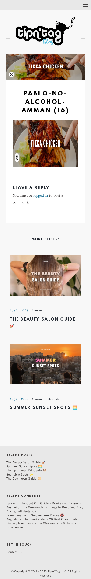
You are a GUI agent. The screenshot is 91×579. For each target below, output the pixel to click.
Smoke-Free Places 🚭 (47, 515)
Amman (37, 310)
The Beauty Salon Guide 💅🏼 (26, 462)
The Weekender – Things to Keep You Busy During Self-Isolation (44, 509)
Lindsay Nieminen (19, 523)
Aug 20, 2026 (19, 399)
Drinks (48, 399)
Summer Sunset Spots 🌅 (43, 407)
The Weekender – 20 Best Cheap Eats (50, 519)
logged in (40, 195)
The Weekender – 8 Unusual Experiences (41, 525)
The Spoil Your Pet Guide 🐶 (26, 470)
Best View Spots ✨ (19, 474)
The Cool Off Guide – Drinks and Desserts (50, 503)
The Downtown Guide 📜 (24, 478)
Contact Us (14, 552)
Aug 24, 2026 (19, 310)
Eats (56, 399)
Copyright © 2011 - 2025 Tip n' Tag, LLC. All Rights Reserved (47, 573)
